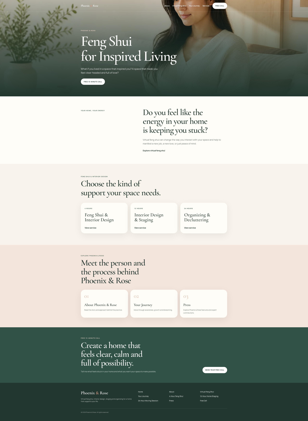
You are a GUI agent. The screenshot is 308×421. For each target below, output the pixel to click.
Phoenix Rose (89, 5)
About (167, 6)
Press (171, 400)
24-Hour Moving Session (148, 400)
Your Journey (194, 6)
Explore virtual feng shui (154, 150)
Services (206, 6)
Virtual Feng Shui (179, 6)
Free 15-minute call (93, 82)
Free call (219, 6)
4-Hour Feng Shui (176, 396)
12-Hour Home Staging (209, 396)
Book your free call (214, 370)
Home (140, 392)
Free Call (203, 400)
